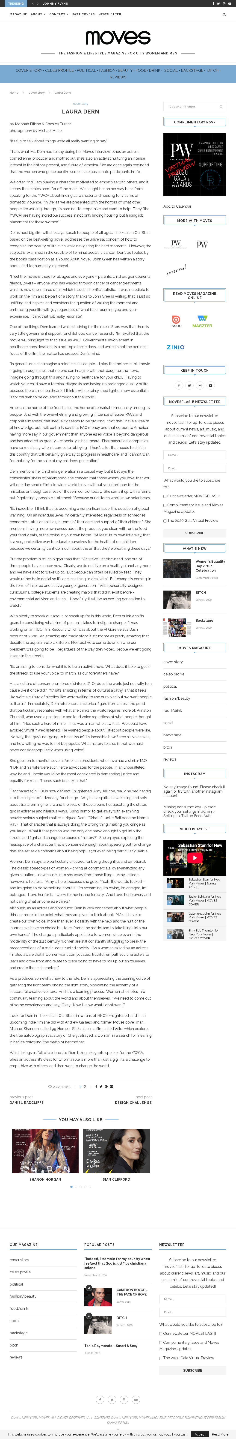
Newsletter (109, 14)
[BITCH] (177, 600)
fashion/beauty (176, 698)
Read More (220, 1434)
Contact (57, 14)
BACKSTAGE (192, 70)
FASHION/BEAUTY (116, 70)
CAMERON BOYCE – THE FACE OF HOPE (132, 1292)
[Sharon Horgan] (45, 1151)
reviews (169, 759)
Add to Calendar (177, 206)
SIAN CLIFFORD (116, 1179)
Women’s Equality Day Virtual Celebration (210, 566)
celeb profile (173, 674)
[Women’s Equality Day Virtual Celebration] (177, 568)
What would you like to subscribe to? (191, 483)
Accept (200, 1434)
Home (14, 92)
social (168, 723)
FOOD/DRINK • (149, 70)
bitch (167, 747)
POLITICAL (87, 70)
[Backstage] (177, 627)
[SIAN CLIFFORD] (116, 1151)
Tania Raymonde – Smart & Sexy (111, 1346)
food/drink (172, 710)
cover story (37, 92)
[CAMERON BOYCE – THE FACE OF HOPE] (98, 1297)
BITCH (213, 70)
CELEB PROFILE (60, 70)
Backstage (204, 620)
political (170, 686)
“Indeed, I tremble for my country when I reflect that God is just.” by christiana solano (117, 1263)
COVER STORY (29, 70)
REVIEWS (118, 77)
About (36, 14)
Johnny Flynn (55, 3)
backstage (172, 735)
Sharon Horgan (45, 1179)
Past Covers (83, 14)
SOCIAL (171, 70)
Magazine (18, 14)
